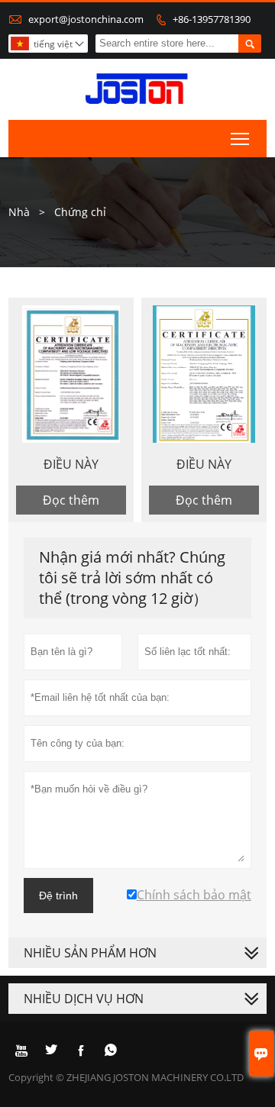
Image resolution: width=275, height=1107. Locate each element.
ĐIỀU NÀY (71, 464)
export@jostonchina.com (86, 19)
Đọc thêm (71, 500)
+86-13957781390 (212, 19)
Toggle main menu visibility (240, 138)
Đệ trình (58, 895)
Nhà (19, 212)
